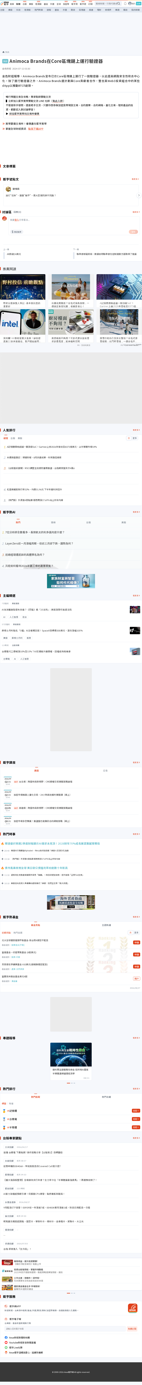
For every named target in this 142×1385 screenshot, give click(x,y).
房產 (91, 9)
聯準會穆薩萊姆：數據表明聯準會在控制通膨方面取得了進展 (107, 254)
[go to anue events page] (125, 3)
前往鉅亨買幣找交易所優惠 (24, 113)
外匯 (52, 3)
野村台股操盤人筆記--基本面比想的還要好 (21, 305)
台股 (25, 3)
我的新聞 (135, 9)
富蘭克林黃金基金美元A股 (14, 976)
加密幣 (66, 3)
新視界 (108, 9)
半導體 (13, 1127)
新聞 (18, 3)
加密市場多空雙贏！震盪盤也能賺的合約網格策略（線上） (42, 821)
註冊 (138, 3)
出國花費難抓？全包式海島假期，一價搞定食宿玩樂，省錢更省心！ (70, 305)
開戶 (137, 978)
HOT (16, 782)
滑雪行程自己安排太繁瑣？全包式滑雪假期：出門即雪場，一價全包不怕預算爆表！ (119, 340)
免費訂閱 (132, 1329)
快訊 (7, 52)
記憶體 (13, 1110)
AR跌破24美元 (14, 254)
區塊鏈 (82, 9)
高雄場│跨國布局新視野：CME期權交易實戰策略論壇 (43, 808)
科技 (18, 9)
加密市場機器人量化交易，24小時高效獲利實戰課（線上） (43, 794)
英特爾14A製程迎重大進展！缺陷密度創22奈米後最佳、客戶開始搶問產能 (22, 340)
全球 (59, 3)
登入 (134, 3)
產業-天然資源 (18, 969)
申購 (137, 942)
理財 (99, 9)
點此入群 (58, 101)
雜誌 (125, 9)
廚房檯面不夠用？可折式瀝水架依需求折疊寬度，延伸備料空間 (70, 340)
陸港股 (38, 3)
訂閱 (90, 3)
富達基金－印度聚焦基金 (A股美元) (19, 952)
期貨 (73, 9)
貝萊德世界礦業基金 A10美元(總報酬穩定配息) (25, 964)
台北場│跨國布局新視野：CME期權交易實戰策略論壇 (43, 781)
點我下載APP (36, 128)
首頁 (12, 3)
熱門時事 (39, 9)
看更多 (134, 179)
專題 (117, 9)
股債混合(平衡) (18, 945)
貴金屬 (14, 981)
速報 (49, 9)
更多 (135, 438)
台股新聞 (15, 645)
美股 (31, 3)
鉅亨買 (74, 3)
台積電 (13, 1119)
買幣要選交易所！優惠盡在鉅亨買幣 (26, 123)
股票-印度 (16, 957)
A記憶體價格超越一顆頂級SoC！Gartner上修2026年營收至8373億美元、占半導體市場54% (119, 305)
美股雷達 (15, 603)
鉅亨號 (83, 3)
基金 (46, 3)
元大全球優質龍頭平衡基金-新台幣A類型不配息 (25, 940)
